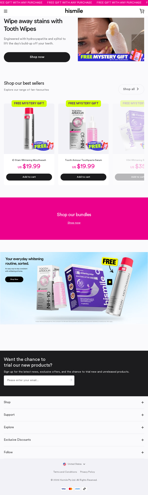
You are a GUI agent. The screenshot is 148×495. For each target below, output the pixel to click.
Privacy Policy (87, 472)
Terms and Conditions (65, 472)
